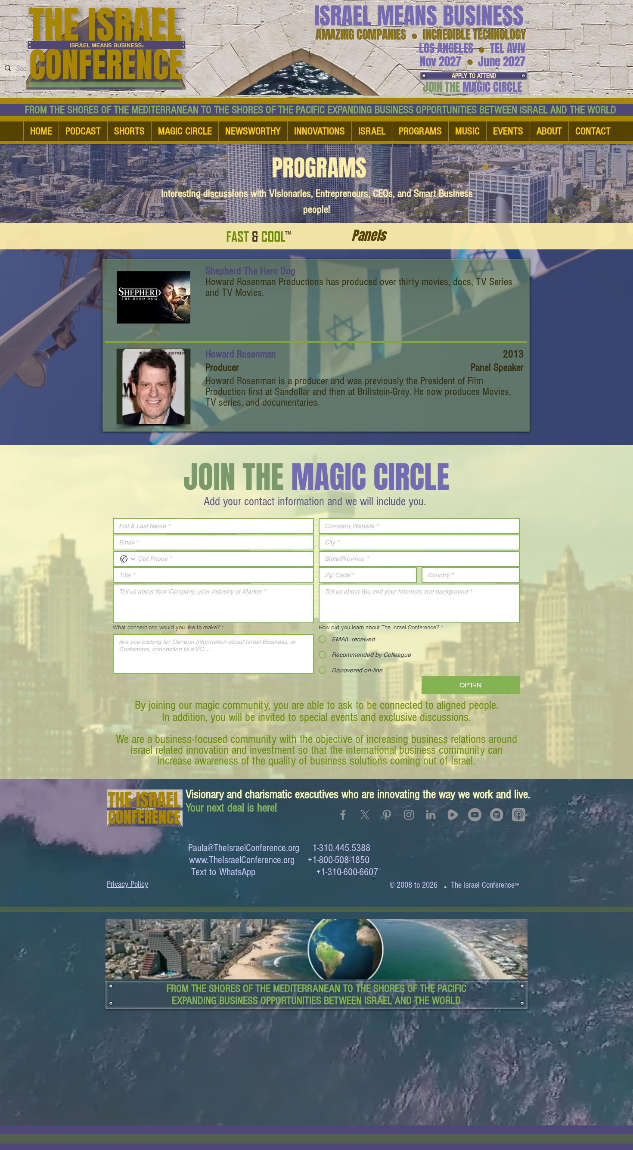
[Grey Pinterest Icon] (387, 814)
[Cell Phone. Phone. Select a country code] (127, 559)
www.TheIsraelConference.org (242, 860)
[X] (365, 814)
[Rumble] (452, 814)
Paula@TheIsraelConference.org (243, 848)
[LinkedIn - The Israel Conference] (431, 814)
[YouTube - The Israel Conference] (474, 814)
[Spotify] (496, 814)
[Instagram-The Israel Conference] (409, 814)
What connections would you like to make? (168, 627)
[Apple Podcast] (518, 814)
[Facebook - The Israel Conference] (343, 814)
